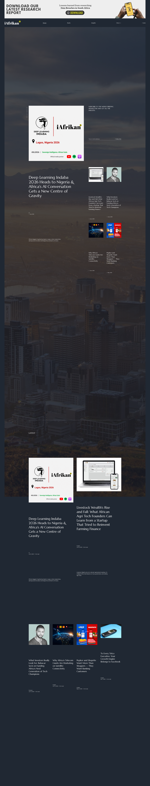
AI (29, 212)
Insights (93, 23)
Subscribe (118, 139)
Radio (68, 23)
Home (44, 23)
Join (144, 23)
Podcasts (31, 690)
